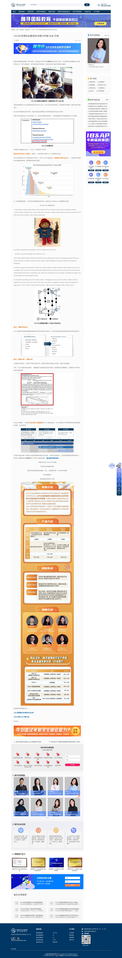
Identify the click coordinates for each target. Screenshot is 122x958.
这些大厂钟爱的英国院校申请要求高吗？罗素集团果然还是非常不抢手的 (65, 742)
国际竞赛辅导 (39, 937)
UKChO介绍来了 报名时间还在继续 (30, 909)
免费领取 (91, 170)
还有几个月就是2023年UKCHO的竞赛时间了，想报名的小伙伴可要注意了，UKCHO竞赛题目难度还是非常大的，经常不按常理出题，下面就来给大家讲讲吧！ (32, 917)
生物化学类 (27, 29)
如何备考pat (102, 88)
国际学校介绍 (39, 942)
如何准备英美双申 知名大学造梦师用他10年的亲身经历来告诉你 (104, 121)
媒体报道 (71, 937)
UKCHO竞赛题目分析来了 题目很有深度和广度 (32, 915)
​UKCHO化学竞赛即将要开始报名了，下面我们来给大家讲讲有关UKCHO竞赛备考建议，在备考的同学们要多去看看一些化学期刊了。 (67, 910)
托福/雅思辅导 (39, 935)
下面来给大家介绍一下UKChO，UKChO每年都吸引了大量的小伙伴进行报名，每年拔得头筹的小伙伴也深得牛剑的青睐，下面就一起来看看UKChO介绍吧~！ (32, 910)
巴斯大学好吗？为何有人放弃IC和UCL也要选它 (100, 118)
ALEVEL (55, 932)
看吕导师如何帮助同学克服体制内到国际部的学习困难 (102, 116)
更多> (107, 99)
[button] (47, 817)
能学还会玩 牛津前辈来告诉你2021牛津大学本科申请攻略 (103, 126)
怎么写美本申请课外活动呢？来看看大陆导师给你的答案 (102, 111)
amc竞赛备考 (101, 82)
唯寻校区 (71, 935)
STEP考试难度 (100, 91)
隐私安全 (75, 955)
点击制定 (98, 182)
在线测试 (91, 182)
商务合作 (71, 939)
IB (53, 935)
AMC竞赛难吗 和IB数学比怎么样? (24, 712)
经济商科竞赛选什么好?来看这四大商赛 (27, 742)
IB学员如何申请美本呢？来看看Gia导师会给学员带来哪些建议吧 (104, 108)
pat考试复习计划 (102, 85)
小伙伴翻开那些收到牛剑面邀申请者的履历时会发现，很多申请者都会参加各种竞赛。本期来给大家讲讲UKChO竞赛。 (67, 904)
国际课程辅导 (39, 932)
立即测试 (105, 170)
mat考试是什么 (92, 88)
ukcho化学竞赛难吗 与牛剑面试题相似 (31, 902)
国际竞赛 (22, 29)
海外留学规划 (39, 939)
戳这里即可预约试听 (53, 458)
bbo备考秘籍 (91, 85)
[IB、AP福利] (98, 143)
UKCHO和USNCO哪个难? (21, 716)
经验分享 (55, 942)
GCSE (54, 939)
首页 (18, 29)
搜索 (87, 4)
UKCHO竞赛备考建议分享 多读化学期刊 (67, 909)
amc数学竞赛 (91, 82)
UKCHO (33, 29)
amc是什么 (91, 91)
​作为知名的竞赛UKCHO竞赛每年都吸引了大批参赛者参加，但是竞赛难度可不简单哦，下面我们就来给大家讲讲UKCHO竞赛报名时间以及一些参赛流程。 (67, 917)
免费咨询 (105, 182)
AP (53, 937)
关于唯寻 (71, 932)
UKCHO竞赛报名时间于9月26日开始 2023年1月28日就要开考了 (67, 915)
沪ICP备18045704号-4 (49, 955)
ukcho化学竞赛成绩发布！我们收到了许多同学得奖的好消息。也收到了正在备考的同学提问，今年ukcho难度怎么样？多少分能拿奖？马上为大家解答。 (32, 904)
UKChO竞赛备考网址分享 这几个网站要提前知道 (67, 902)
